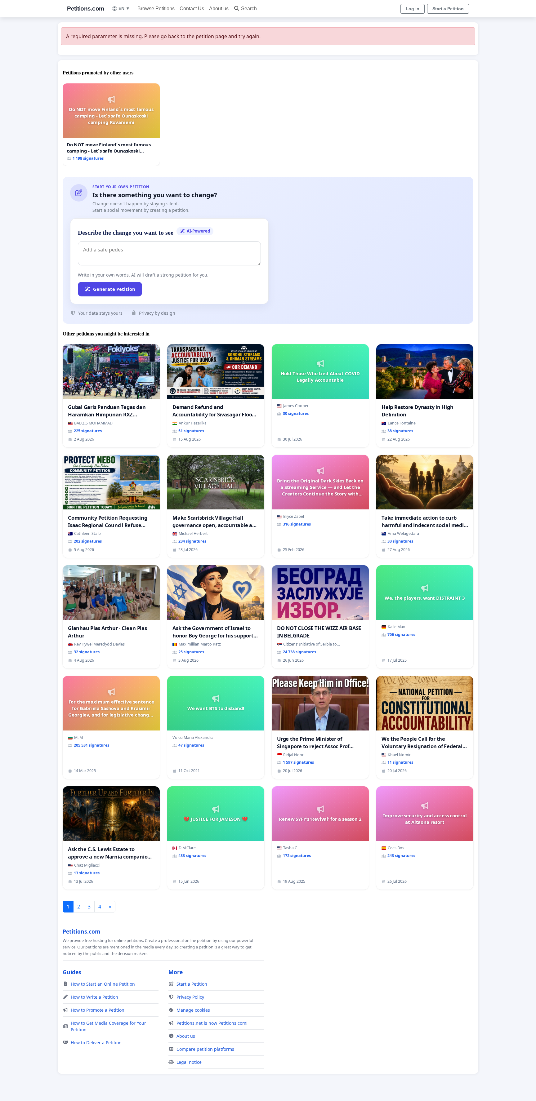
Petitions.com (85, 8)
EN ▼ (124, 8)
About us (219, 8)
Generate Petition (114, 289)
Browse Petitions (156, 8)
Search (249, 8)
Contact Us (192, 8)
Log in (412, 8)
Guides (72, 972)
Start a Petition (448, 8)
